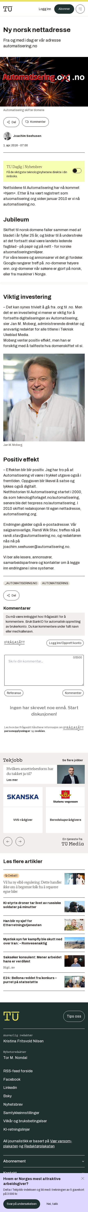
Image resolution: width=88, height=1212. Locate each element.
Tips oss (74, 1016)
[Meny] (80, 9)
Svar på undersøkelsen (22, 1203)
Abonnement (14, 1161)
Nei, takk (52, 1203)
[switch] (76, 170)
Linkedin (10, 1088)
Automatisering (55, 583)
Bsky (7, 1096)
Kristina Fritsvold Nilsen (23, 1041)
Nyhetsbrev (13, 1104)
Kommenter (37, 121)
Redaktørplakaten (39, 1146)
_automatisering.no (21, 583)
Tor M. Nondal (15, 1058)
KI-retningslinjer (16, 1129)
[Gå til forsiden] (7, 9)
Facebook (11, 1079)
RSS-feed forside (18, 1071)
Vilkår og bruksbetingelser (25, 1121)
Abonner (64, 8)
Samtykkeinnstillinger (21, 1113)
